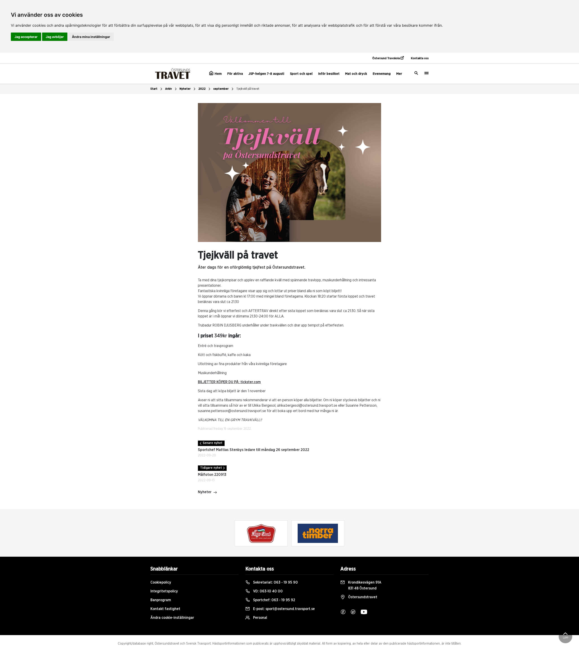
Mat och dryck (356, 73)
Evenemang (382, 73)
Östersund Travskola (386, 58)
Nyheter (185, 88)
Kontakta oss (420, 58)
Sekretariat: (275, 582)
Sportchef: (273, 600)
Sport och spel (301, 73)
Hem (218, 73)
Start (153, 88)
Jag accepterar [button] (26, 37)
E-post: (283, 609)
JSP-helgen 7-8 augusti (266, 73)
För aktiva (235, 73)
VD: (267, 591)
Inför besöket (328, 73)
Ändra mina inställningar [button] (91, 37)
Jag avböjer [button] (55, 37)
